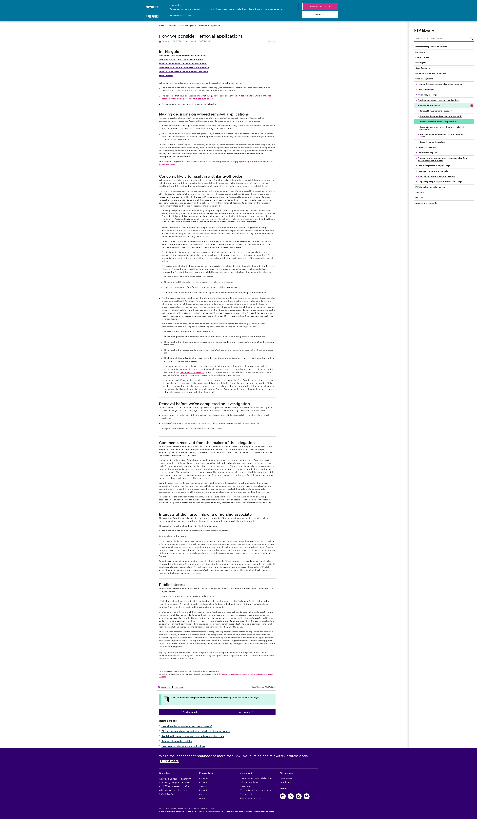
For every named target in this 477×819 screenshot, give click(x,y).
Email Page (178, 687)
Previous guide (190, 712)
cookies (180, 9)
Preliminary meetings (427, 95)
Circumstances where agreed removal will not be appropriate (195, 731)
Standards (204, 786)
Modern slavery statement (188, 808)
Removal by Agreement (209, 25)
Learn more (169, 761)
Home (161, 25)
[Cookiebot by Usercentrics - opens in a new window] (152, 16)
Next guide (244, 712)
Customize (319, 15)
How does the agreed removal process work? (186, 726)
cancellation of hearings (192, 372)
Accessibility (164, 808)
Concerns (203, 782)
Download (165, 687)
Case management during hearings (434, 165)
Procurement (245, 794)
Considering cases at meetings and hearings (438, 100)
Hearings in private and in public (433, 171)
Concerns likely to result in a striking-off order (181, 59)
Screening (420, 52)
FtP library (172, 25)
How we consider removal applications (183, 746)
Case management (187, 25)
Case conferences (426, 89)
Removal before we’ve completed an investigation (183, 63)
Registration (205, 778)
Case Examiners (422, 68)
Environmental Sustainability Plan (255, 778)
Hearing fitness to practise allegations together (440, 84)
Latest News (286, 778)
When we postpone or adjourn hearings (436, 176)
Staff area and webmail (250, 798)
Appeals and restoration (426, 203)
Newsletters (285, 782)
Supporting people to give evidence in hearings (440, 182)
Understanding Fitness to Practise (431, 47)
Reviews (419, 198)
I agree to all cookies (320, 6)
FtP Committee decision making (430, 187)
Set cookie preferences (180, 16)
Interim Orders (422, 57)
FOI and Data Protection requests (255, 790)
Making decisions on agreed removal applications (182, 55)
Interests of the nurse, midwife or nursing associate (183, 71)
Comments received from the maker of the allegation (184, 67)
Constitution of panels (428, 153)
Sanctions (420, 192)
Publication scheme (248, 782)
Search (471, 39)
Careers (203, 794)
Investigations (422, 63)
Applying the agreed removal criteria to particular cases (192, 736)
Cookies (173, 808)
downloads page (250, 697)
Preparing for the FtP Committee (430, 73)
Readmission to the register (176, 741)
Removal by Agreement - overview (435, 111)
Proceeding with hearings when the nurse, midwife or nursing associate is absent (443, 159)
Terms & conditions (207, 808)
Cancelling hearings (427, 147)
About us (203, 798)
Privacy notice (246, 786)
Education (204, 790)
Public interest (166, 75)
